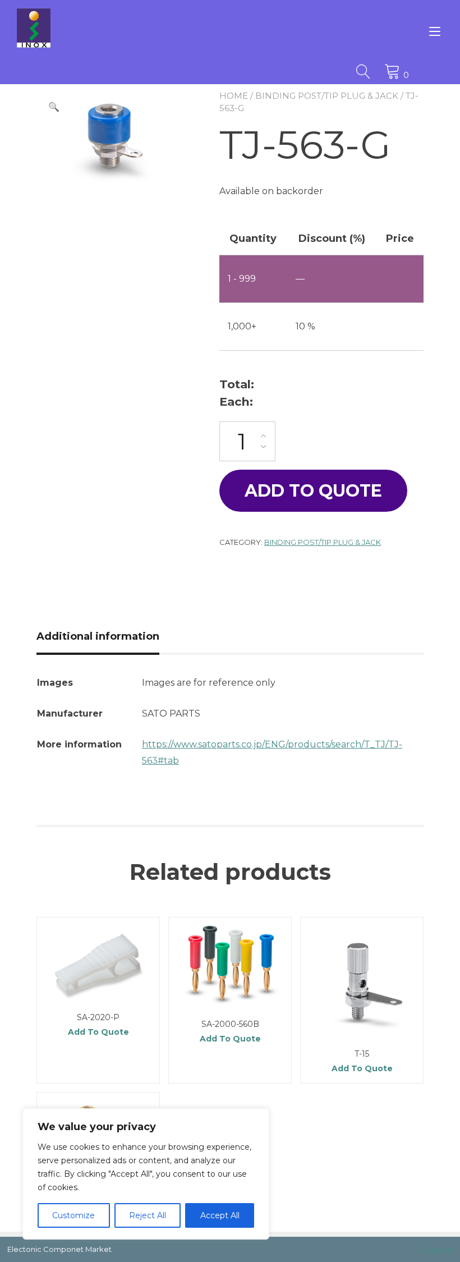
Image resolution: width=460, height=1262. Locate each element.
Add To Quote (313, 490)
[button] (53, 107)
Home (233, 95)
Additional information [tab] (97, 636)
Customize (73, 1215)
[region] (145, 1174)
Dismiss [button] (439, 1249)
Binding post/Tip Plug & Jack (326, 95)
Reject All (147, 1215)
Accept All (220, 1215)
